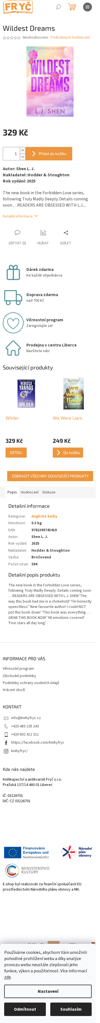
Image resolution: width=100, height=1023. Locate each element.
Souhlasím (71, 1009)
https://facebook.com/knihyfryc (37, 742)
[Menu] (87, 7)
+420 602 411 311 (25, 734)
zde (7, 977)
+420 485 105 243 (25, 726)
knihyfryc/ (19, 751)
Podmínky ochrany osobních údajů (31, 683)
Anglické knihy (44, 516)
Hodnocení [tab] (30, 492)
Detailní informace (18, 216)
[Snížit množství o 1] (22, 157)
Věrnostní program (18, 668)
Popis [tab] (12, 492)
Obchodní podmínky (19, 676)
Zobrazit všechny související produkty (50, 476)
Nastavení (48, 991)
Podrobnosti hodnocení (70, 37)
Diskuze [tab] (49, 492)
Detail (16, 452)
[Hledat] (58, 7)
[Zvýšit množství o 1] (22, 150)
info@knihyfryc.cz (26, 718)
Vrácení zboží (14, 690)
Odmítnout (25, 1009)
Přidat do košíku (52, 153)
